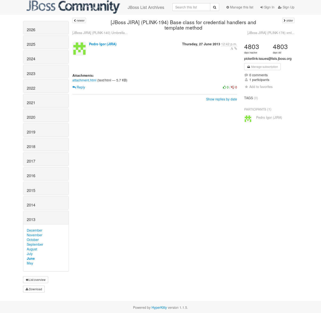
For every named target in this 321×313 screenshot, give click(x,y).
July (30, 253)
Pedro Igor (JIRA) (103, 44)
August (32, 249)
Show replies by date (221, 99)
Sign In (268, 7)
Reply (80, 87)
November (34, 235)
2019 (31, 132)
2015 (31, 190)
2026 (31, 29)
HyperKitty (159, 307)
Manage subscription (264, 67)
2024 (31, 58)
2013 (31, 219)
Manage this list (241, 7)
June (31, 258)
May (30, 263)
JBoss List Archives (146, 7)
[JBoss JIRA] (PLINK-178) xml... (270, 32)
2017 (31, 161)
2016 (31, 175)
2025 (31, 44)
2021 (31, 102)
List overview (37, 280)
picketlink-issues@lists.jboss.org (268, 58)
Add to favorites (261, 86)
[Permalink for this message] (235, 48)
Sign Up (288, 7)
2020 (31, 117)
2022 (31, 88)
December (34, 230)
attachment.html (84, 80)
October (33, 239)
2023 (31, 73)
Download (35, 289)
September (35, 244)
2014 (31, 205)
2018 (31, 146)
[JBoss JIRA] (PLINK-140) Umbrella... (100, 32)
